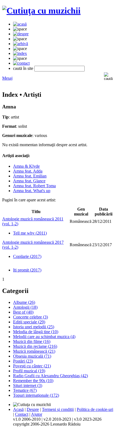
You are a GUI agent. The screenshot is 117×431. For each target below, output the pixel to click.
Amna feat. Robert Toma (34, 185)
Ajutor (36, 414)
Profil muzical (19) (29, 370)
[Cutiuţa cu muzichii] (41, 10)
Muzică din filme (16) (31, 341)
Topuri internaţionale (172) (36, 395)
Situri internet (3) (27, 385)
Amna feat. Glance (29, 181)
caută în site (23, 68)
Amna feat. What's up (31, 190)
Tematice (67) (25, 390)
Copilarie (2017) (27, 256)
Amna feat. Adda (27, 171)
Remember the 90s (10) (33, 380)
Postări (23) (23, 361)
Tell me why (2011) (30, 233)
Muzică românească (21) (34, 351)
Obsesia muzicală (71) (32, 356)
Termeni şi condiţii (58, 409)
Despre (33, 409)
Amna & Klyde (26, 166)
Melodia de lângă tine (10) (35, 331)
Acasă (18, 409)
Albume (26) (24, 302)
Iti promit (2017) (27, 270)
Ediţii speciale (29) (29, 322)
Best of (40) (23, 312)
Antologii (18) (25, 307)
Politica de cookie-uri (95, 409)
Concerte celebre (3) (30, 317)
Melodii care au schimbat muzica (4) (44, 336)
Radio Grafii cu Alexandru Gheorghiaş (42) (50, 375)
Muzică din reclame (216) (35, 346)
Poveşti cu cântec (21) (32, 366)
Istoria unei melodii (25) (33, 326)
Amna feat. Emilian (30, 176)
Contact (21, 414)
